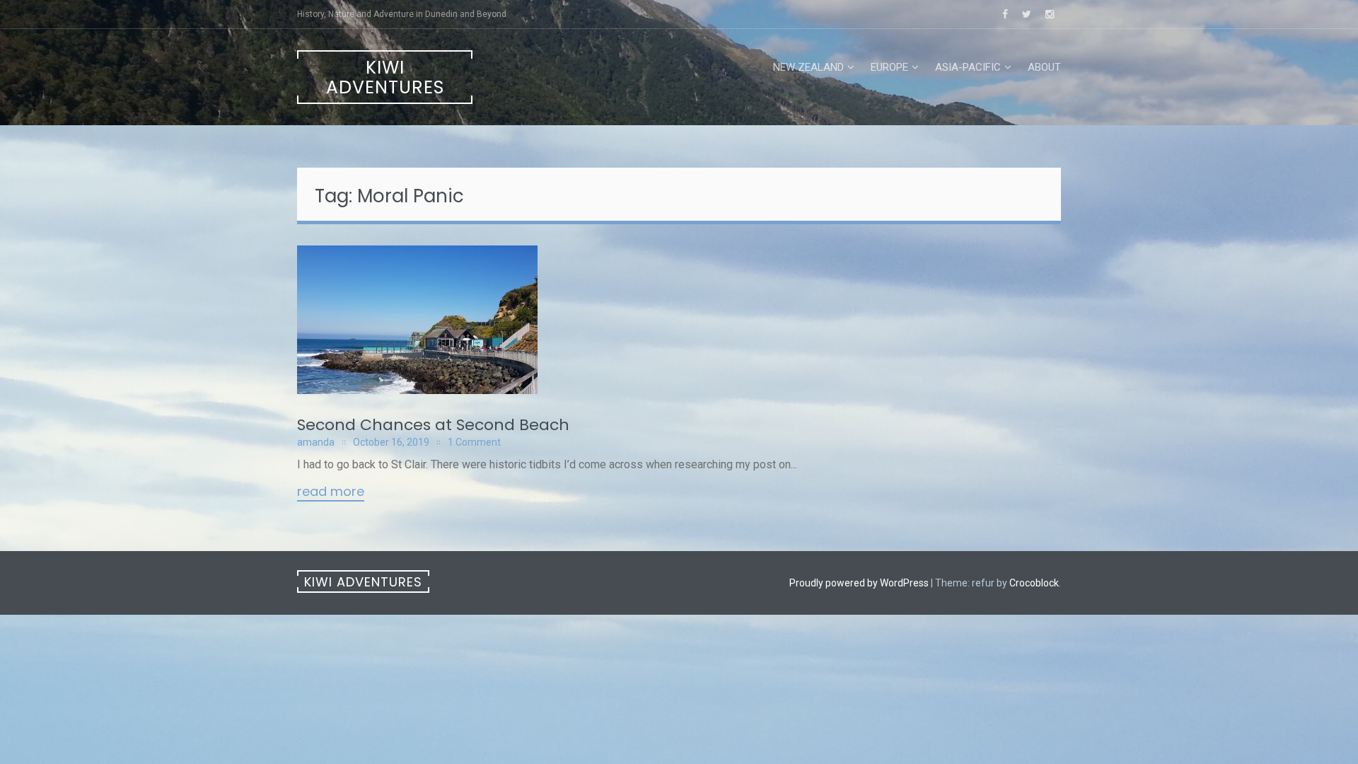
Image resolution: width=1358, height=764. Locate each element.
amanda (316, 442)
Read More (330, 492)
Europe (889, 67)
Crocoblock (1034, 583)
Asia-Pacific (968, 67)
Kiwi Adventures (385, 77)
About (1044, 67)
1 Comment (474, 442)
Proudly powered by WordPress (859, 583)
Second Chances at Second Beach (433, 425)
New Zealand (808, 67)
